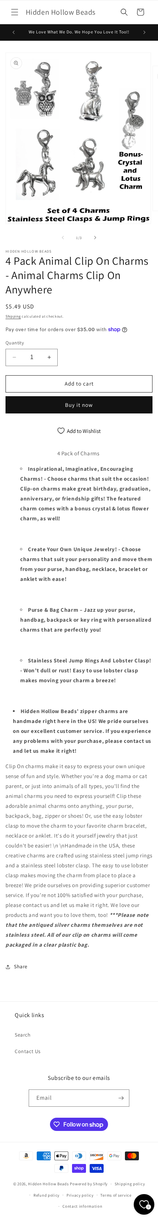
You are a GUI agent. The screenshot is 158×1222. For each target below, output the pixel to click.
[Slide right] (95, 237)
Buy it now (79, 404)
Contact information (82, 1206)
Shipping (13, 316)
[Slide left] (63, 237)
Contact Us (28, 1051)
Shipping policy (130, 1183)
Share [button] (21, 966)
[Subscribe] (121, 1098)
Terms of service (115, 1195)
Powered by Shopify (89, 1183)
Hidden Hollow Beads (48, 1183)
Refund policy (46, 1195)
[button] (15, 12)
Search (23, 1034)
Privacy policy (80, 1195)
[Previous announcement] (14, 32)
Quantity (15, 343)
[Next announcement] (144, 32)
